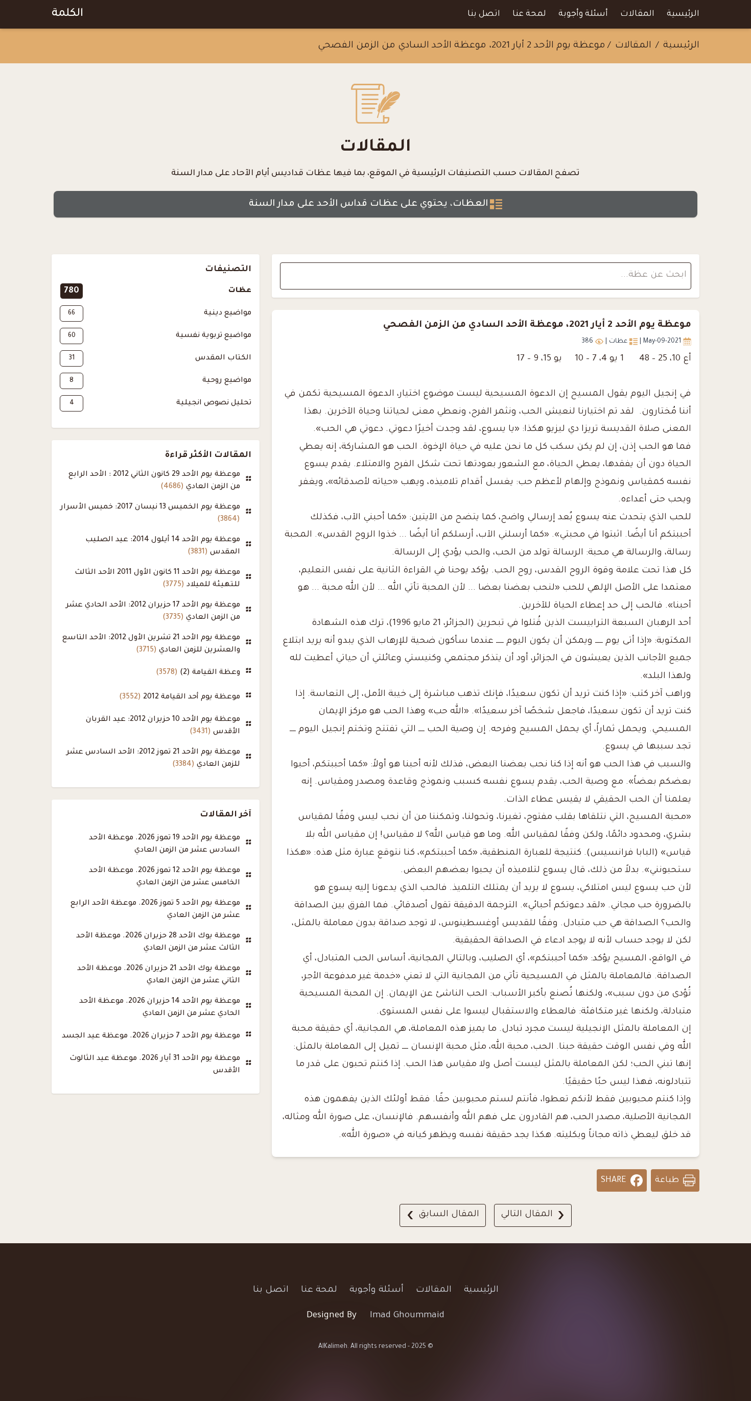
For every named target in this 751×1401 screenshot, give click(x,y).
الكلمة (67, 14)
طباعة (667, 1180)
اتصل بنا (483, 14)
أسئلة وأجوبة (583, 14)
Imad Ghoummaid (407, 1316)
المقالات (637, 14)
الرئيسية (683, 14)
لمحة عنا (529, 14)
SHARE (613, 1180)
